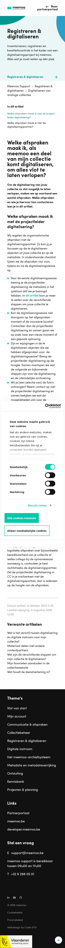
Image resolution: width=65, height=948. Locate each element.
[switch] (46, 473)
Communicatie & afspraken (27, 724)
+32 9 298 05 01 (22, 874)
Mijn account (16, 716)
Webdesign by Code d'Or (22, 927)
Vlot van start (17, 708)
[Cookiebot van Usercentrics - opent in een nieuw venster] (46, 406)
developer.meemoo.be (23, 829)
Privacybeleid (15, 920)
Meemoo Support (18, 86)
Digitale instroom (19, 749)
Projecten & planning (22, 790)
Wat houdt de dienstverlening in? (28, 672)
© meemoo (16, 905)
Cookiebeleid (14, 912)
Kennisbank (15, 781)
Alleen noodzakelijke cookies (26, 530)
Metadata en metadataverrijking (31, 765)
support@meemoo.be (27, 853)
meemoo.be (16, 821)
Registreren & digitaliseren (25, 77)
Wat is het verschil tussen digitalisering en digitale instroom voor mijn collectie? (32, 637)
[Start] (16, 8)
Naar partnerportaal (47, 8)
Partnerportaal (18, 813)
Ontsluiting (15, 773)
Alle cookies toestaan (21, 518)
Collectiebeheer (18, 733)
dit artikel (32, 295)
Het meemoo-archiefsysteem (28, 757)
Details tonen (37, 505)
